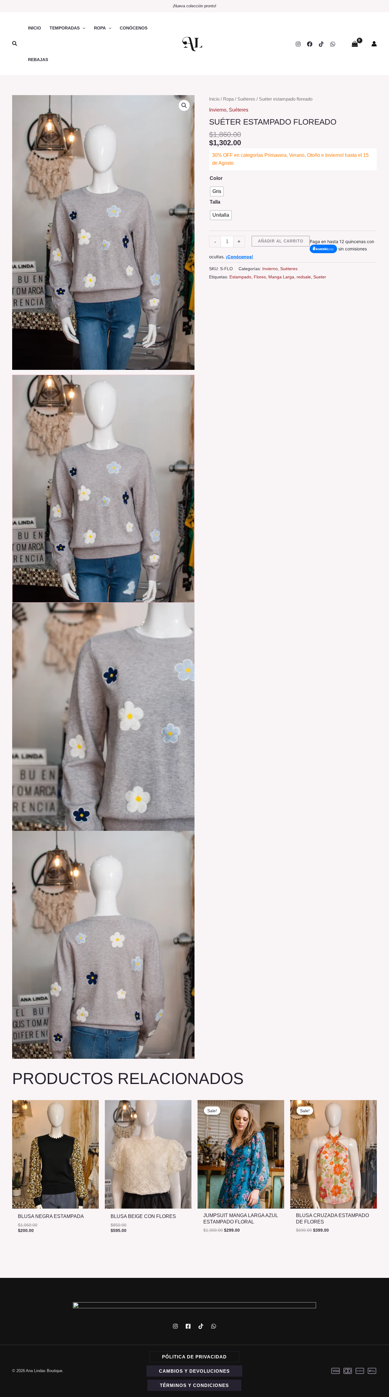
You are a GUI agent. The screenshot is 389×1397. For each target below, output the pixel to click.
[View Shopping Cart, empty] (354, 44)
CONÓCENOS (133, 28)
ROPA (100, 28)
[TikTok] (321, 44)
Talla (215, 202)
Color (216, 178)
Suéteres (246, 99)
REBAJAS (38, 59)
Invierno (217, 109)
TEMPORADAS (65, 28)
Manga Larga (281, 276)
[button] (15, 44)
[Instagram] (298, 44)
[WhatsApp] (333, 44)
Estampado (240, 276)
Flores (260, 276)
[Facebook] (309, 44)
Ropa (228, 99)
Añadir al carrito (280, 241)
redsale (304, 276)
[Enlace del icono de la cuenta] (374, 43)
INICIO (34, 28)
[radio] (216, 191)
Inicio (214, 99)
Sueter (319, 276)
